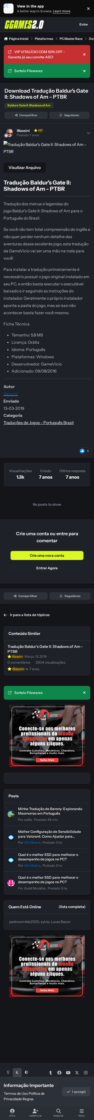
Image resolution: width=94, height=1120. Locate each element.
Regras (28, 1099)
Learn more (9, 8)
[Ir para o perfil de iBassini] (9, 132)
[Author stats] (88, 132)
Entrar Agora (47, 568)
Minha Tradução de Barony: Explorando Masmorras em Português (50, 811)
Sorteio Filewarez (28, 71)
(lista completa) (72, 906)
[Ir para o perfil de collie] (11, 814)
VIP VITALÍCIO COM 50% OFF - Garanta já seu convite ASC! (36, 54)
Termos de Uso (16, 1093)
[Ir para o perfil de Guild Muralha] (11, 882)
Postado (46, 820)
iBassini (23, 130)
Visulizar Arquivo (25, 167)
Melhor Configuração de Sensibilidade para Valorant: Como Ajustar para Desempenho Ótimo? (49, 836)
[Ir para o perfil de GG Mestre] (11, 837)
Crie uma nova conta (47, 555)
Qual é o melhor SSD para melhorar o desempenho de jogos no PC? (48, 856)
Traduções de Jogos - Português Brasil (39, 422)
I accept (79, 1091)
